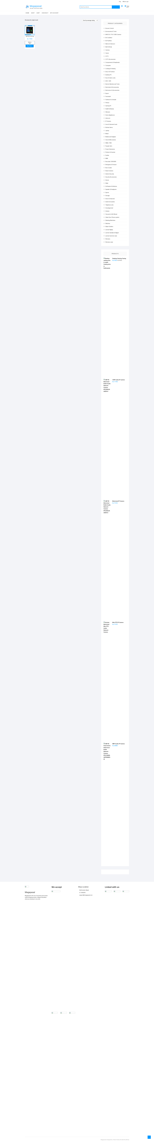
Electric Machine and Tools (112, 84)
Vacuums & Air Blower (111, 214)
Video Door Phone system (112, 217)
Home (27, 13)
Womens (107, 239)
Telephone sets (109, 205)
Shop (33, 13)
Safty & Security (109, 174)
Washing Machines (110, 220)
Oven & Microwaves (110, 140)
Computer (108, 65)
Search (116, 7)
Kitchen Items (109, 127)
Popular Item (108, 146)
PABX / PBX (108, 143)
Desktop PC (108, 75)
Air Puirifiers (108, 40)
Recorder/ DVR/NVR (110, 161)
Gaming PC (108, 106)
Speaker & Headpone (110, 189)
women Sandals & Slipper (112, 232)
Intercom (107, 118)
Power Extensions (110, 149)
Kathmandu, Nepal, (84, 890)
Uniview (107, 211)
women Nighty (109, 229)
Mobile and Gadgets (110, 136)
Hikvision (107, 112)
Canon (107, 53)
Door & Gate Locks (110, 78)
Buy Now (29, 46)
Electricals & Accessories (112, 87)
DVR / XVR (108, 81)
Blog (120, 1)
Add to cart (29, 43)
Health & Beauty (109, 109)
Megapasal (36, 6)
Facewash (108, 96)
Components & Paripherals (112, 62)
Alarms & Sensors (110, 44)
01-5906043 (82, 892)
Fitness (107, 102)
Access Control (109, 28)
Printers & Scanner (110, 152)
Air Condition (108, 37)
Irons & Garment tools (111, 124)
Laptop (107, 130)
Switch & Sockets (110, 201)
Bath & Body (108, 47)
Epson (107, 93)
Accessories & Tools (110, 31)
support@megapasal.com (85, 895)
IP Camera (108, 121)
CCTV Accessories (110, 59)
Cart (38, 13)
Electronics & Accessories (112, 90)
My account (54, 13)
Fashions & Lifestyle (110, 99)
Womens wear (109, 242)
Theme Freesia (116, 1139)
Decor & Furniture (110, 71)
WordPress (126, 1139)
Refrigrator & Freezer (111, 164)
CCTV (107, 56)
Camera (107, 50)
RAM (106, 158)
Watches (107, 223)
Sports (107, 192)
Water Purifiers (109, 226)
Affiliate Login (125, 1)
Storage (107, 195)
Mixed (106, 133)
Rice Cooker (108, 167)
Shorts (107, 180)
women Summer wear (111, 236)
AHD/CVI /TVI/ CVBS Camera (113, 34)
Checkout (45, 13)
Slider (106, 183)
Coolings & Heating (110, 68)
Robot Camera (109, 171)
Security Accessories (111, 177)
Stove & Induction (110, 198)
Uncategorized (109, 208)
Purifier (107, 155)
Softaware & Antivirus (111, 186)
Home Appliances (110, 115)
